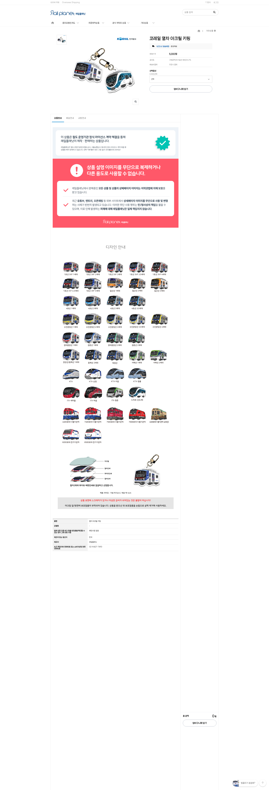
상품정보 (58, 118)
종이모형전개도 (68, 23)
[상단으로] (262, 783)
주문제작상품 (93, 23)
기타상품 (144, 23)
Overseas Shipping (71, 2)
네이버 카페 (54, 2)
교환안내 (82, 118)
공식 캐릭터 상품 (119, 23)
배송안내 (70, 118)
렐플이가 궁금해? (248, 783)
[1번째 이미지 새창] (62, 40)
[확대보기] (136, 102)
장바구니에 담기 (200, 723)
